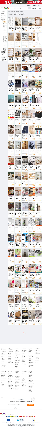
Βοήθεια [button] (28, 5)
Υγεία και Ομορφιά (30, 372)
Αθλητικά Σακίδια (16, 367)
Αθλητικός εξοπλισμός (3, 373)
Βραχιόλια (37, 362)
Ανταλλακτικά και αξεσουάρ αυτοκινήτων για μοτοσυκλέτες (10, 385)
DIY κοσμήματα (38, 350)
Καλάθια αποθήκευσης (5, 46)
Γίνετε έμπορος (3, 351)
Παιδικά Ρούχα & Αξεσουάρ (24, 351)
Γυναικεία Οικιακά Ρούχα (10, 362)
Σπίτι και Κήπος (13, 11)
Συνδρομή (31, 404)
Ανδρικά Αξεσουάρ (9, 356)
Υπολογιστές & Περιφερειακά (17, 377)
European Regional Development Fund (8, 422)
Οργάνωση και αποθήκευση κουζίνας (5, 33)
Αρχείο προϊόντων (3, 359)
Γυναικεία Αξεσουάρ (9, 354)
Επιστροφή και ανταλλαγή (3, 366)
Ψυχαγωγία (3, 380)
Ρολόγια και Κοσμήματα (37, 348)
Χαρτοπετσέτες (5, 41)
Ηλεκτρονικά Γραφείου (17, 388)
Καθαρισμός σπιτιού (30, 351)
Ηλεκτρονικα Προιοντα (17, 372)
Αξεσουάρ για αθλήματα (3, 378)
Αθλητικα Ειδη (3, 371)
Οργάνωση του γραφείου (5, 44)
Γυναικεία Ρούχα (10, 349)
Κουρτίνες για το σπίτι (4, 22)
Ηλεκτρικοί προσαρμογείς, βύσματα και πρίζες (17, 382)
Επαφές (2, 361)
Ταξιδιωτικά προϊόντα (10, 382)
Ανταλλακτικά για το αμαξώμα (10, 376)
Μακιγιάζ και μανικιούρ (31, 381)
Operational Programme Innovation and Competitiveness (34, 422)
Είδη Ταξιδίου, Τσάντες (17, 357)
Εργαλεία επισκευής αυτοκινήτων (10, 379)
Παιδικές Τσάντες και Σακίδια (23, 356)
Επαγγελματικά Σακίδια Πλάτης (17, 360)
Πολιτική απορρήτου (11, 414)
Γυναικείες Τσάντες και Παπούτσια (17, 351)
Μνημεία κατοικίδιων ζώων (24, 385)
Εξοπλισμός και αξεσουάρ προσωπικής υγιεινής (31, 375)
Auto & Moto (10, 371)
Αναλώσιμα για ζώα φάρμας (24, 382)
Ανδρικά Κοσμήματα (37, 360)
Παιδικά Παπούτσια (23, 353)
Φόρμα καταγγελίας (3, 363)
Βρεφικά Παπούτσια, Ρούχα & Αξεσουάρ (23, 360)
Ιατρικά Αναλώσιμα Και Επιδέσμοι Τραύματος (31, 390)
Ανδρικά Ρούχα (10, 351)
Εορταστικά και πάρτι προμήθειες (31, 363)
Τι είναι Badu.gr (3, 349)
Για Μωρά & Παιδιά (24, 348)
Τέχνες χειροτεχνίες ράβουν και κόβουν (30, 359)
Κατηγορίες (3, 11)
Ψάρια (23, 373)
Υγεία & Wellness (31, 383)
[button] (2, 8)
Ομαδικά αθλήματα (2, 385)
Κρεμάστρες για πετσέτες (5, 39)
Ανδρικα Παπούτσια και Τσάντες (17, 355)
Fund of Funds (21, 422)
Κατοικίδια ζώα (24, 371)
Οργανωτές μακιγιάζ (5, 37)
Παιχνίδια (23, 363)
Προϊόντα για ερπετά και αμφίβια (24, 379)
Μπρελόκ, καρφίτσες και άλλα (38, 353)
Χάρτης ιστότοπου (2, 356)
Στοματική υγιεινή (30, 378)
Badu (9, 11)
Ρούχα (9, 348)
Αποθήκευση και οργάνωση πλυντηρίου (5, 25)
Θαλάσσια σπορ (3, 382)
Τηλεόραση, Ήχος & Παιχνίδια (17, 374)
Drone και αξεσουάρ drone (17, 379)
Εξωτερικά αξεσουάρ (9, 373)
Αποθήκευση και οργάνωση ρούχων (5, 29)
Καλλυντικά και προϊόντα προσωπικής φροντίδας (31, 386)
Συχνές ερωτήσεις (2, 354)
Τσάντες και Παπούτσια (17, 348)
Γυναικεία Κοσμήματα (37, 358)
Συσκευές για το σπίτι (31, 366)
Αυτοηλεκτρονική (11, 388)
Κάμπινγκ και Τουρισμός (3, 376)
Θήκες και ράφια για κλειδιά (4, 49)
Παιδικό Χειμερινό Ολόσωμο (9, 359)
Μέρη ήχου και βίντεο (17, 386)
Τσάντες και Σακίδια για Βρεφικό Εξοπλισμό (17, 363)
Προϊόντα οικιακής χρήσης (31, 356)
